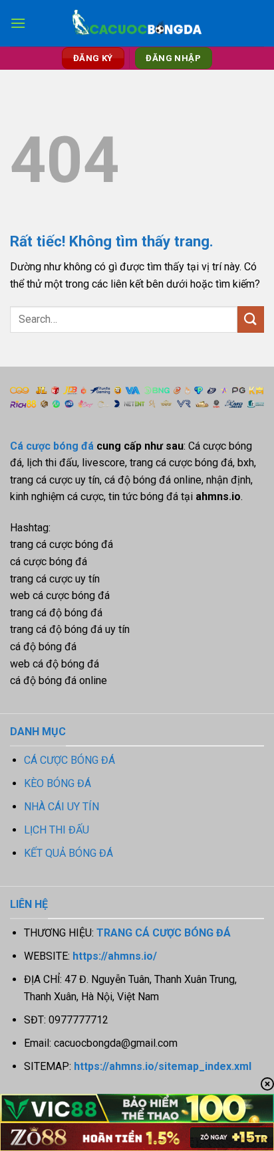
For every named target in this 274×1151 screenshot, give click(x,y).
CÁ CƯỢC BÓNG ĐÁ (69, 760)
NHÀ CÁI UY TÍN (61, 806)
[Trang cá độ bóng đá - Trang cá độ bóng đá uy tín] (137, 23)
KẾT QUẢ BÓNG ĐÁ (68, 853)
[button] (18, 23)
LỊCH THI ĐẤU (56, 830)
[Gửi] (250, 319)
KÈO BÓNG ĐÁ (57, 783)
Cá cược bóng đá (52, 446)
